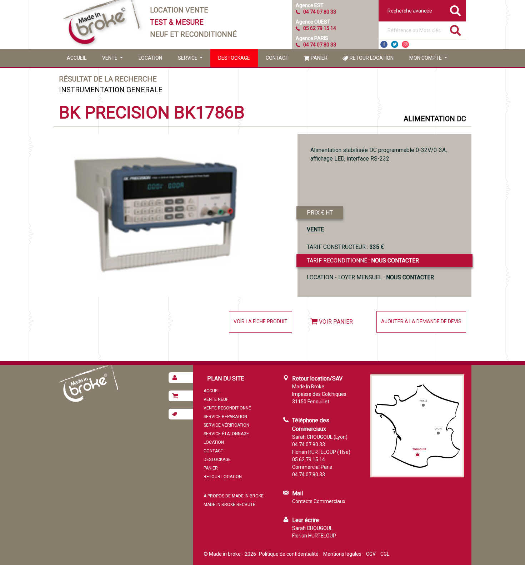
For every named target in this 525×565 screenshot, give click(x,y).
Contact (277, 58)
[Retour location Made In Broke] (181, 414)
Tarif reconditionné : (363, 260)
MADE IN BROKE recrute (229, 504)
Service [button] (188, 58)
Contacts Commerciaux (318, 501)
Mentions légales (342, 554)
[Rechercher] (455, 30)
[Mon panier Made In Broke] (181, 395)
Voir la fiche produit (261, 321)
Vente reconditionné (227, 408)
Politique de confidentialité (289, 554)
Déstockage (217, 459)
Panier (319, 58)
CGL (384, 554)
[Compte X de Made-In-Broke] (394, 44)
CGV (371, 554)
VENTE (315, 229)
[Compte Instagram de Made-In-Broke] (405, 44)
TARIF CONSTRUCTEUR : (345, 247)
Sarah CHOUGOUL (312, 528)
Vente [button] (110, 58)
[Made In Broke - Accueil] (102, 24)
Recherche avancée (410, 11)
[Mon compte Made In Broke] (181, 377)
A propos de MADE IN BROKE (234, 495)
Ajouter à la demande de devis (421, 321)
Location (150, 58)
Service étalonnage (226, 433)
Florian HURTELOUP (314, 536)
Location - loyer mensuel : (370, 277)
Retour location (372, 58)
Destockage (234, 58)
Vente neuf (216, 399)
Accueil (76, 58)
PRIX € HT (320, 212)
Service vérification (226, 425)
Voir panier (336, 321)
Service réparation (225, 416)
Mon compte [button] (426, 58)
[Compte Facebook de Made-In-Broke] (384, 44)
